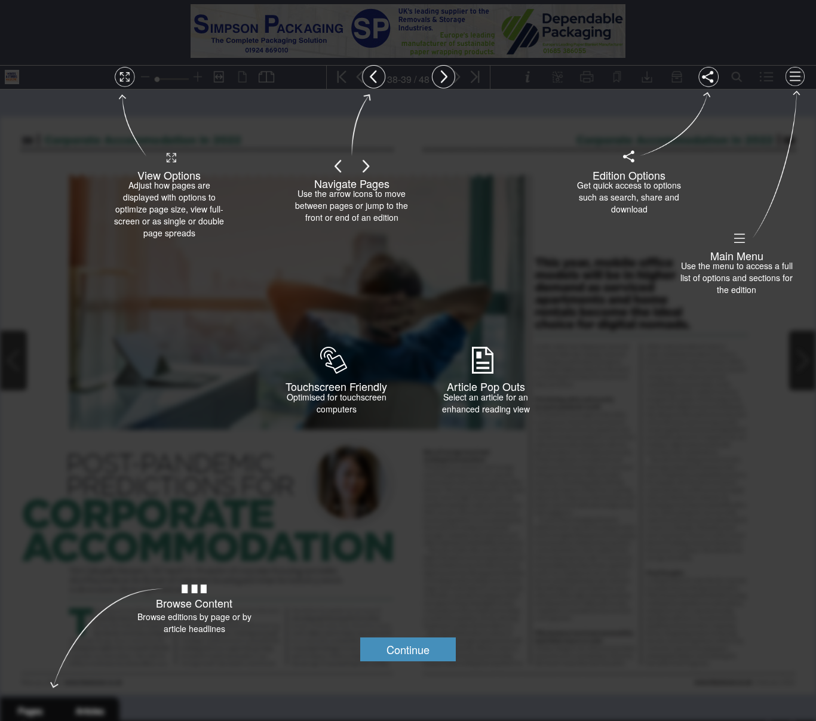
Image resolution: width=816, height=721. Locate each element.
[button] (408, 649)
